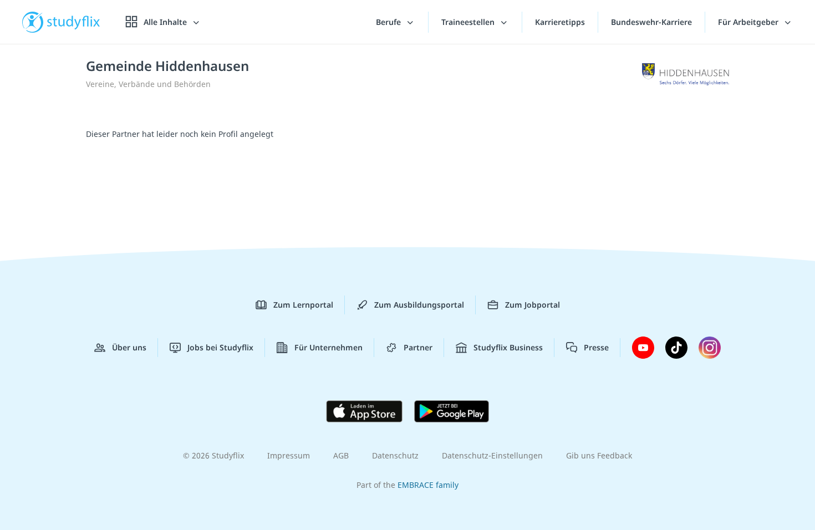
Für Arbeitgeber (749, 22)
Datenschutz (395, 455)
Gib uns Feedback (599, 455)
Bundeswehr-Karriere (651, 22)
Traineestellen (469, 22)
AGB (341, 455)
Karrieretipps (560, 22)
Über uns (129, 347)
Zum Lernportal (303, 304)
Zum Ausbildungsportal (419, 304)
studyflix (73, 22)
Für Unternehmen (328, 347)
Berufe (389, 22)
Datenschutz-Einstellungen (492, 455)
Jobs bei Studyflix (220, 347)
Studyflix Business (508, 347)
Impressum (288, 455)
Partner (418, 347)
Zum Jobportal (532, 304)
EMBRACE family (428, 485)
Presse (596, 347)
